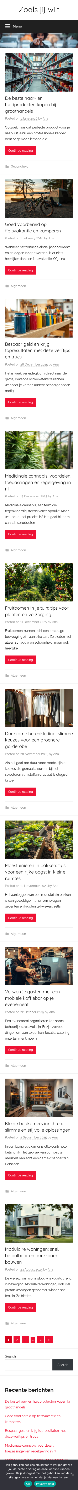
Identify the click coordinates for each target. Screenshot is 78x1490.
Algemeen (18, 286)
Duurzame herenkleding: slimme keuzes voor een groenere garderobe (39, 740)
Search (10, 1356)
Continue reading (20, 151)
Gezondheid (19, 166)
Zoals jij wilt (39, 9)
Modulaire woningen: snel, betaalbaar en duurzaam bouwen (32, 1255)
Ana (45, 118)
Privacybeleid (45, 1483)
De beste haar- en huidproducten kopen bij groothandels (30, 104)
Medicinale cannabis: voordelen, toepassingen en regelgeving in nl (38, 482)
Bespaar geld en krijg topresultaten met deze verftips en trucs (37, 350)
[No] (73, 1475)
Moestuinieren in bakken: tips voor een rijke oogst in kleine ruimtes (35, 871)
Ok (28, 1483)
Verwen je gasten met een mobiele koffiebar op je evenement (32, 998)
